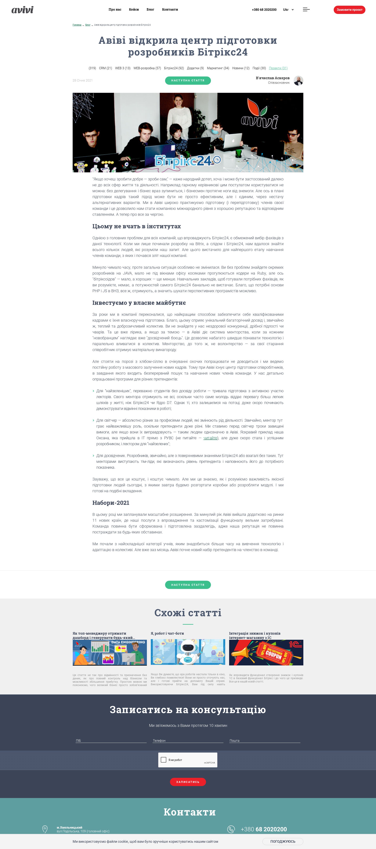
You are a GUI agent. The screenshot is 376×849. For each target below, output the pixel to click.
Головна (77, 25)
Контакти (170, 9)
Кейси (134, 9)
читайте (210, 438)
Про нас (115, 9)
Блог (150, 9)
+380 (264, 829)
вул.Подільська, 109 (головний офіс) (83, 829)
